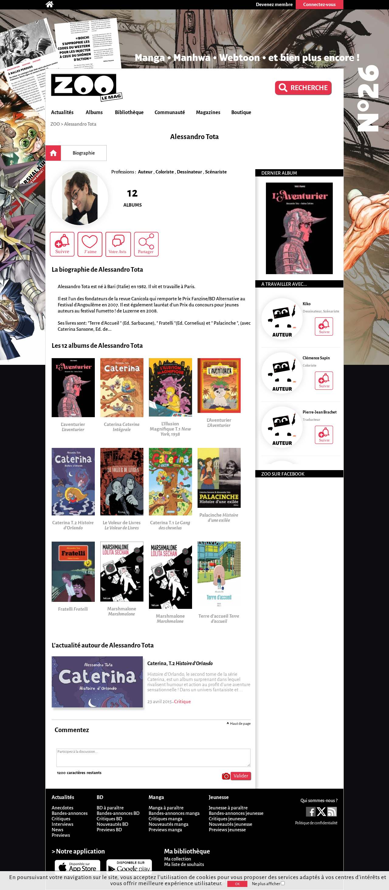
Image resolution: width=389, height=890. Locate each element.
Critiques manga (165, 818)
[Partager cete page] (146, 244)
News (57, 829)
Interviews (62, 824)
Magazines (208, 112)
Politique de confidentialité (316, 823)
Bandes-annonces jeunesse (236, 813)
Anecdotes (62, 807)
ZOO (55, 124)
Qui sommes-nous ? (319, 800)
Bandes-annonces (70, 813)
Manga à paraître (166, 807)
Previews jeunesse (227, 829)
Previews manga (165, 829)
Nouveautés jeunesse (230, 824)
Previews (61, 835)
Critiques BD (109, 818)
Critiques (61, 818)
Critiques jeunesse (227, 818)
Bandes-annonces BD (118, 813)
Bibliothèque (129, 112)
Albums (94, 112)
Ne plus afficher (266, 883)
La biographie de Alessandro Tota (97, 269)
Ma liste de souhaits (184, 864)
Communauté (170, 112)
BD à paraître (110, 807)
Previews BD (109, 829)
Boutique (241, 112)
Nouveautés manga (168, 824)
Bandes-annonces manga (174, 813)
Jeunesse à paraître (228, 807)
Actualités (62, 112)
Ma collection (177, 858)
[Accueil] (53, 4)
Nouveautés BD (112, 824)
